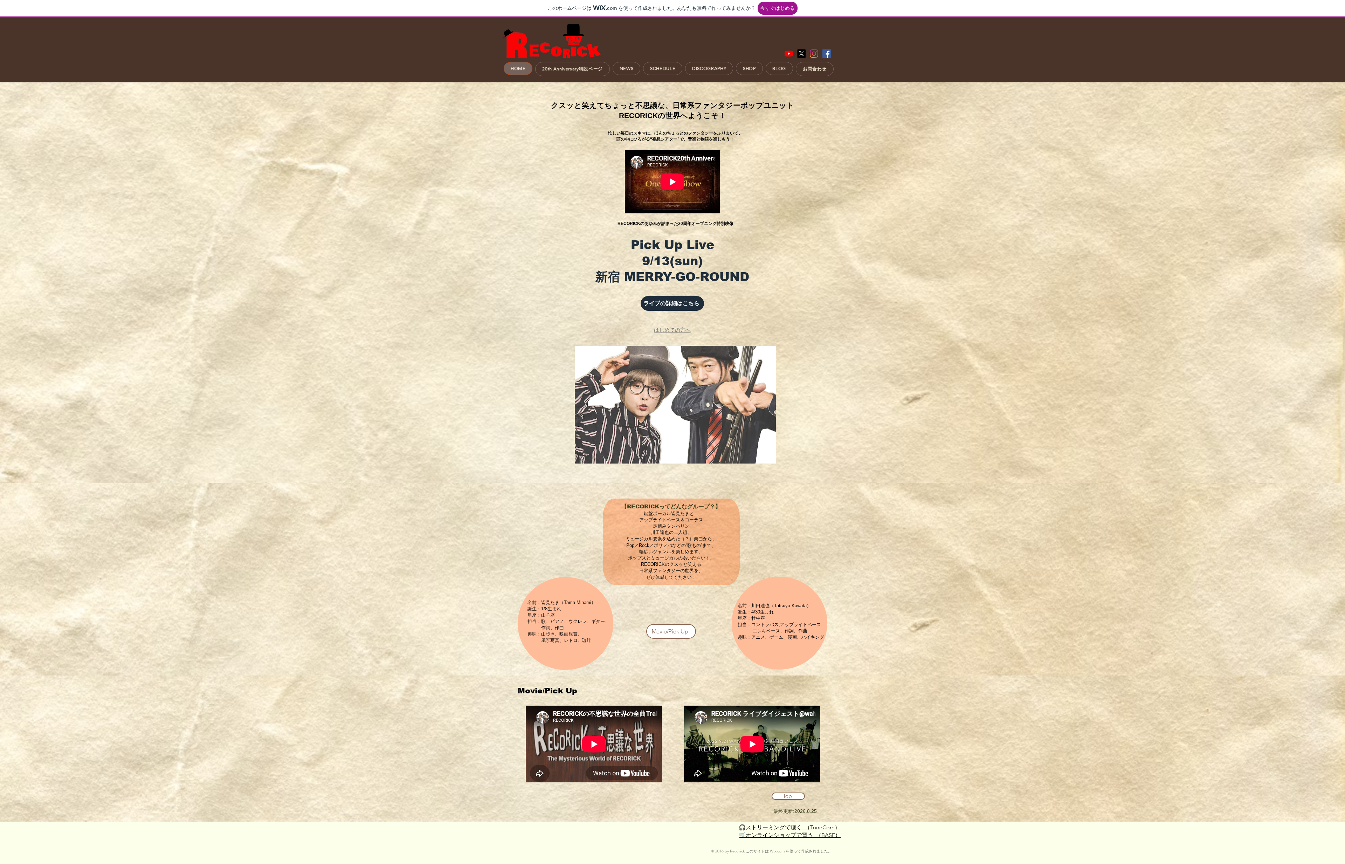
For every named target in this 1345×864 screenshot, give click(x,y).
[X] (801, 53)
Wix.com (777, 851)
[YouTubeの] (789, 53)
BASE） (831, 835)
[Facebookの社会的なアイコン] (826, 53)
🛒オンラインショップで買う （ (780, 835)
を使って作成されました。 (808, 851)
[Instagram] (814, 53)
